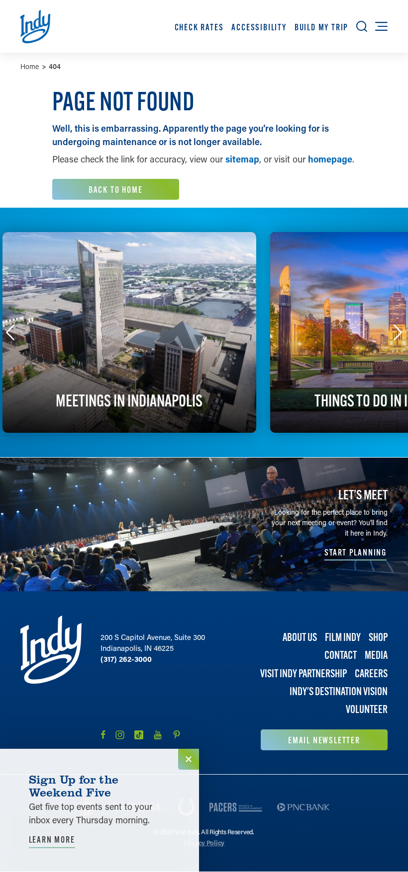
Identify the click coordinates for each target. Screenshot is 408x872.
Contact (340, 655)
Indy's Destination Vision (339, 691)
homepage (330, 159)
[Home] (51, 683)
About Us (300, 637)
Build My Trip (321, 27)
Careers (371, 673)
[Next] (398, 332)
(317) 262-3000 (126, 659)
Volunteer (367, 709)
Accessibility (258, 27)
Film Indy (343, 637)
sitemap (242, 159)
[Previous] (10, 332)
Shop (378, 637)
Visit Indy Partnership (303, 673)
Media (376, 655)
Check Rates (199, 27)
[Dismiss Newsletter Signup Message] (188, 759)
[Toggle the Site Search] (361, 26)
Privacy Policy (204, 842)
